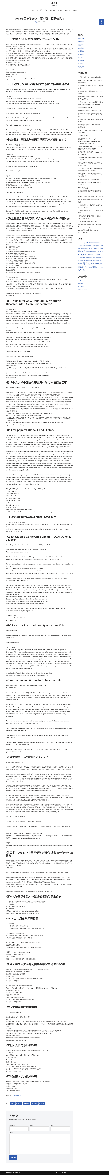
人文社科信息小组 (16, 1095)
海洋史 (86, 263)
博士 (79, 248)
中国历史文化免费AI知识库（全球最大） (90, 77)
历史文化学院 (98, 248)
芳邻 (46, 10)
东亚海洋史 (84, 246)
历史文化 (90, 248)
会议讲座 (81, 38)
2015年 (79, 243)
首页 (33, 10)
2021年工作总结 (83, 135)
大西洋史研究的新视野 (85, 107)
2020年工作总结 (83, 188)
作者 (95, 246)
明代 (81, 257)
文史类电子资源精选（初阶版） (87, 221)
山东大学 (82, 254)
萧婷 (94, 267)
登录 (79, 280)
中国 (89, 246)
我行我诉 (81, 45)
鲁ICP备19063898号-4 (13, 1173)
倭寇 (97, 246)
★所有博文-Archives (56, 10)
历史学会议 (26, 1103)
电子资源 (81, 60)
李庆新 (90, 257)
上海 (79, 246)
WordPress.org (82, 290)
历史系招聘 (41, 1103)
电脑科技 (81, 63)
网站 (51, 1125)
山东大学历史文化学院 (92, 254)
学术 (97, 251)
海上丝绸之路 (96, 260)
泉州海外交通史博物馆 (85, 260)
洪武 (91, 260)
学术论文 (81, 41)
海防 (101, 263)
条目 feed (81, 283)
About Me (68, 10)
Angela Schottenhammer (91, 243)
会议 (93, 246)
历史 (82, 248)
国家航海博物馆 (89, 251)
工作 (99, 254)
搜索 (101, 22)
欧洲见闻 (81, 51)
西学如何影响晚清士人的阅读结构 (88, 179)
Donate (75, 10)
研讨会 (90, 267)
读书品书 (81, 67)
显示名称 (12, 1125)
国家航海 (81, 251)
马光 (36, 22)
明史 (84, 257)
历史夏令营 (18, 1103)
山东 (101, 251)
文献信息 (81, 48)
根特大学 (98, 257)
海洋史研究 (95, 264)
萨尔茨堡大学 (99, 267)
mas (101, 243)
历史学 (86, 248)
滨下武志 (81, 267)
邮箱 (31, 1125)
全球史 (101, 246)
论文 (79, 270)
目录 (86, 267)
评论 (11, 1132)
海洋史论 (81, 54)
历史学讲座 (34, 1103)
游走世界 (81, 57)
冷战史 (12, 1103)
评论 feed (81, 286)
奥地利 (94, 251)
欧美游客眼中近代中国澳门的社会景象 (89, 110)
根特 (94, 257)
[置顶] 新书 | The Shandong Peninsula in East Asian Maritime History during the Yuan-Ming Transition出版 (90, 141)
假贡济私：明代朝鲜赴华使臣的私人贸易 (90, 196)
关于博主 (39, 10)
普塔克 (87, 257)
